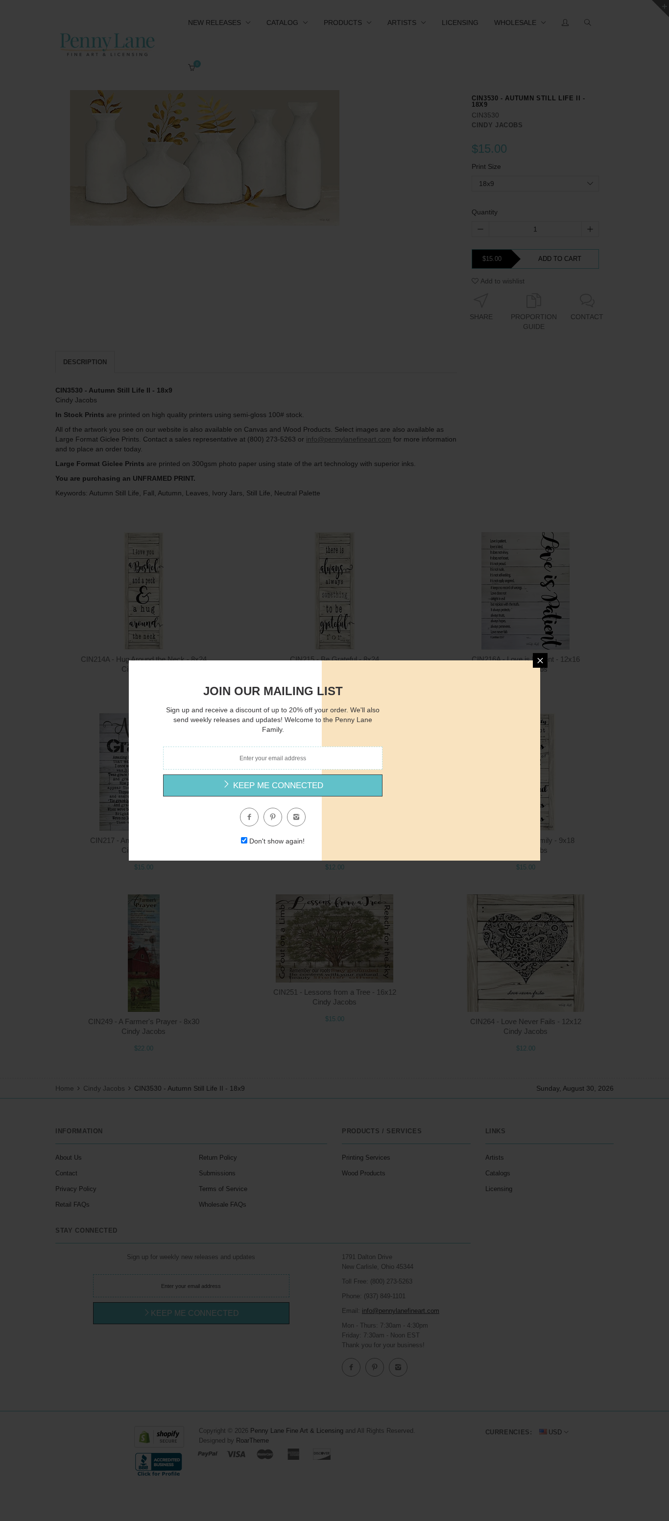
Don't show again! (277, 841)
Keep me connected (277, 785)
